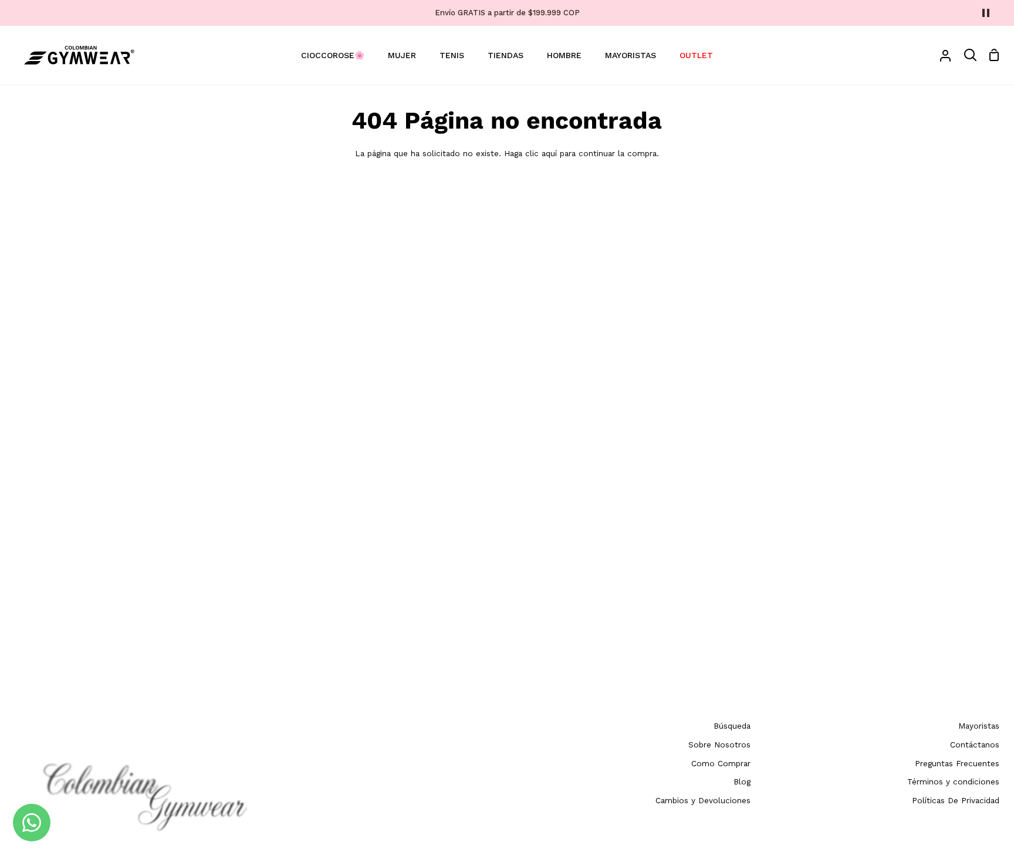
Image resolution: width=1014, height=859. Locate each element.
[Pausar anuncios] (986, 13)
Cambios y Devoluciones (703, 800)
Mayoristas (978, 725)
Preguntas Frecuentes (957, 763)
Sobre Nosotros (719, 744)
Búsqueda (732, 725)
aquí (549, 153)
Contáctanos (974, 744)
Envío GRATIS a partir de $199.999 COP (507, 12)
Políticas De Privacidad (955, 800)
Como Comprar (721, 763)
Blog (742, 781)
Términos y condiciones (953, 781)
